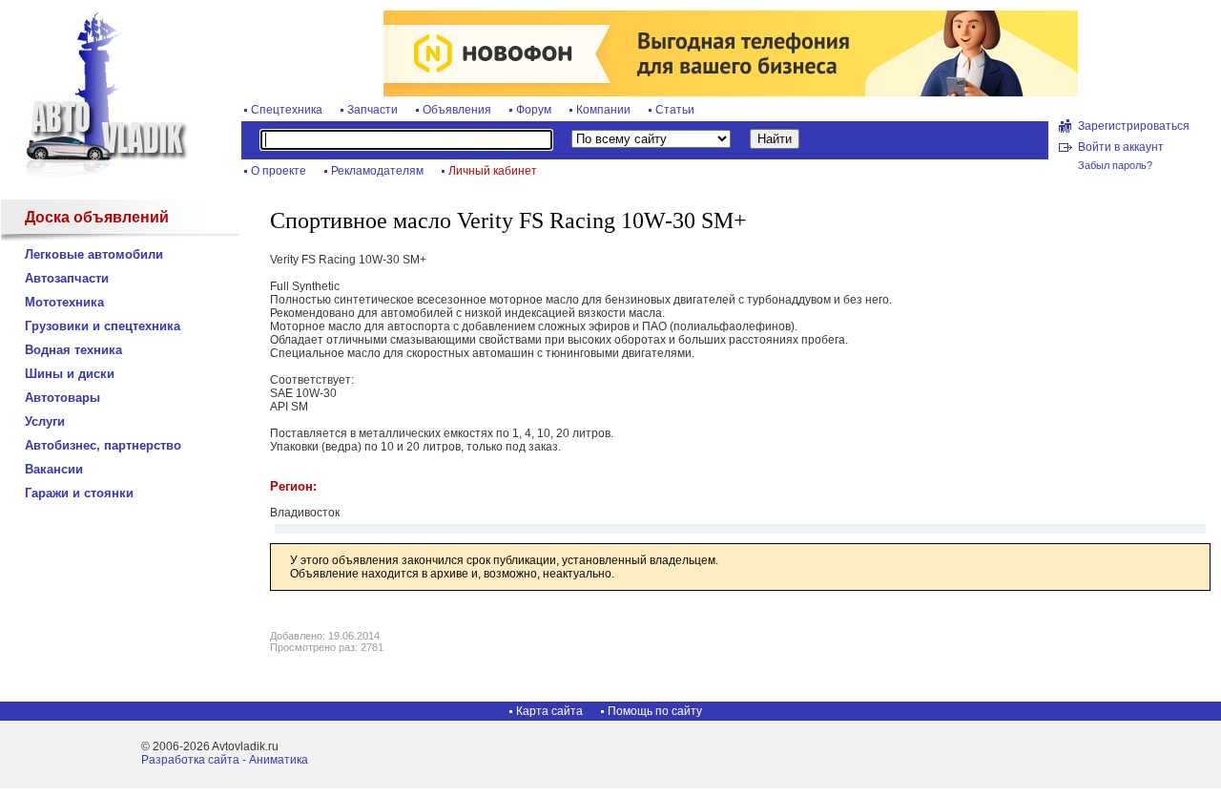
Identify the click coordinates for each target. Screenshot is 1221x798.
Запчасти (372, 109)
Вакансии (54, 469)
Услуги (45, 421)
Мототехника (64, 302)
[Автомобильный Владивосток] (95, 173)
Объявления (457, 109)
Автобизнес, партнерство (103, 445)
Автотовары (62, 397)
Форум (533, 109)
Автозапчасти (67, 278)
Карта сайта (549, 711)
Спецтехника (286, 109)
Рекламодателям (377, 171)
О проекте (278, 171)
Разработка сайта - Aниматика (224, 759)
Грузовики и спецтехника (102, 326)
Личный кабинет (492, 171)
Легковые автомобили (94, 254)
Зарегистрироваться (1134, 126)
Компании (603, 109)
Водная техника (73, 350)
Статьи (674, 109)
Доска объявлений (97, 217)
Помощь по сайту (655, 711)
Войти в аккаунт (1121, 147)
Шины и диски (69, 374)
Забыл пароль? (1115, 165)
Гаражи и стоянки (79, 493)
